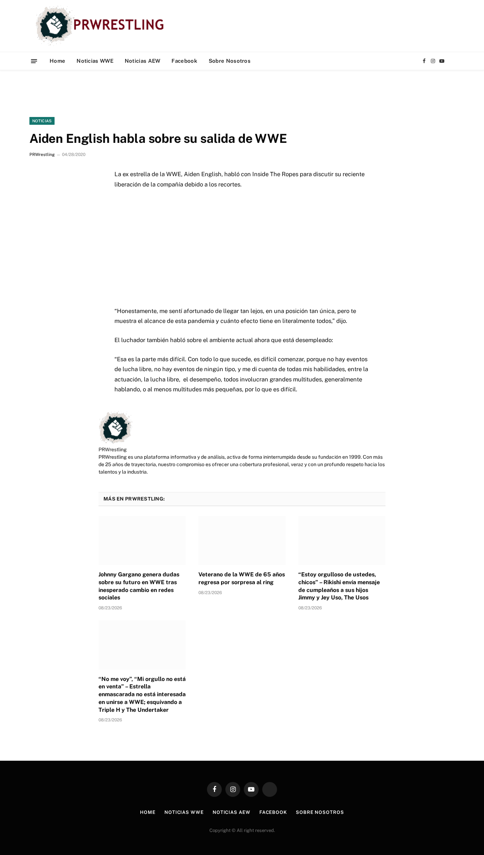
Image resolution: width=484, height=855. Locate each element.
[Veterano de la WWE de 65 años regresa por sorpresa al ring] (242, 540)
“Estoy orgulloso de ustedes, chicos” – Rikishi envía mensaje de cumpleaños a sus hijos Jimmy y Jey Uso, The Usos (339, 586)
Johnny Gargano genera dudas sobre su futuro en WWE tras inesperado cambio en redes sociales (139, 586)
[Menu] (34, 61)
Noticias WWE (95, 61)
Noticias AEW (143, 61)
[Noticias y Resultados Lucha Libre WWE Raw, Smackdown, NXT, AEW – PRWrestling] (101, 26)
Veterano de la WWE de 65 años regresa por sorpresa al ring (241, 578)
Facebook (184, 61)
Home (57, 61)
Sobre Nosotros (230, 61)
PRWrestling (42, 154)
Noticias (42, 121)
